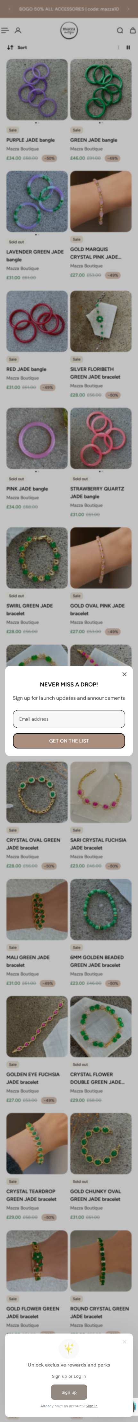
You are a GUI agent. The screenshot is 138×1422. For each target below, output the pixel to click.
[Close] (124, 674)
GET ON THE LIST (69, 741)
